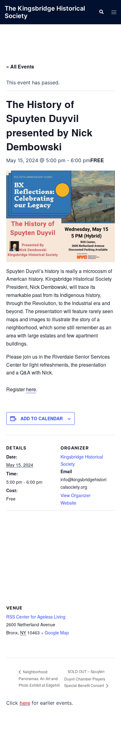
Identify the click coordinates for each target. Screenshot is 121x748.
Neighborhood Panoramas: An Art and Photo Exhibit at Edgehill (39, 678)
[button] (101, 12)
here (31, 389)
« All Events (20, 66)
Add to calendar (41, 418)
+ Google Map (55, 632)
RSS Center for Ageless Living (35, 617)
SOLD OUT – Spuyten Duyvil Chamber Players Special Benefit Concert (84, 678)
